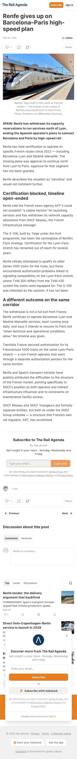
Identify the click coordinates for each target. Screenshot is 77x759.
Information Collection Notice (45, 702)
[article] (38, 604)
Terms (45, 733)
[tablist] (18, 538)
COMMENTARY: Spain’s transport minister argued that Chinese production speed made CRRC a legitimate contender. (28, 603)
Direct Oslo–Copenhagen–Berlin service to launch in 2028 (27, 625)
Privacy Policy (38, 706)
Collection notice (61, 733)
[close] (66, 635)
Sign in (69, 5)
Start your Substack (29, 742)
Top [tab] (7, 583)
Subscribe (56, 5)
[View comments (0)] (19, 47)
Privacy (35, 733)
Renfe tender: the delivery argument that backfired (22, 595)
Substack (20, 751)
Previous (14, 513)
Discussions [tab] (30, 583)
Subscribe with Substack (41, 690)
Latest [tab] (16, 583)
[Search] (70, 583)
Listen (69, 38)
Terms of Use (56, 699)
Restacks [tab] (26, 538)
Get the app (56, 742)
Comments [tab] (11, 538)
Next (65, 513)
